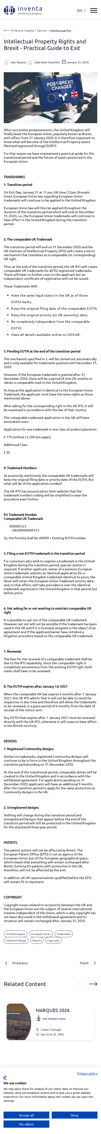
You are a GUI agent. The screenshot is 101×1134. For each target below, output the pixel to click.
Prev (81, 984)
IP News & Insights (22, 30)
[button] (82, 10)
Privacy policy (87, 1073)
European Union (41, 934)
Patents (37, 940)
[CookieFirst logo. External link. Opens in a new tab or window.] (5, 1078)
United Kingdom (15, 934)
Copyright (53, 940)
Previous (20, 962)
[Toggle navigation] (93, 10)
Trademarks (64, 934)
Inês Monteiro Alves (54, 1018)
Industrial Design (16, 940)
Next (84, 962)
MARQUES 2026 (53, 1010)
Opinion (42, 30)
